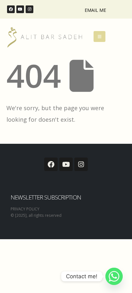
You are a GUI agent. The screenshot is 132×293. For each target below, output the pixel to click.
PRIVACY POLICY (25, 208)
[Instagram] (29, 9)
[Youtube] (20, 9)
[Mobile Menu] (99, 36)
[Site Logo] (44, 37)
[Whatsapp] (114, 276)
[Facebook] (11, 9)
